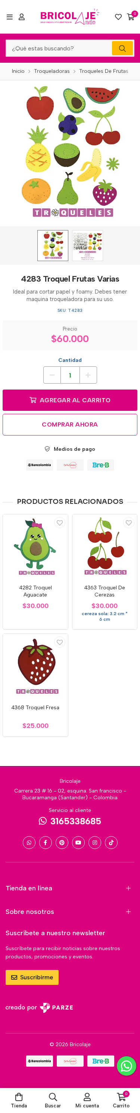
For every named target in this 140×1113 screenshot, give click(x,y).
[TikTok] (111, 842)
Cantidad (70, 360)
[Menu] (9, 17)
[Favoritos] (118, 16)
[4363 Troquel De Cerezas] (104, 546)
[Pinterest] (62, 842)
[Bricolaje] (70, 16)
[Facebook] (45, 842)
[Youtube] (78, 842)
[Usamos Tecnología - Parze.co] (39, 1008)
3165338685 (75, 821)
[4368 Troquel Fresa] (35, 666)
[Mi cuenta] (22, 16)
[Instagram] (94, 842)
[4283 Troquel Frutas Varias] (52, 245)
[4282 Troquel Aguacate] (35, 546)
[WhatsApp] (29, 842)
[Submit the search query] (122, 48)
